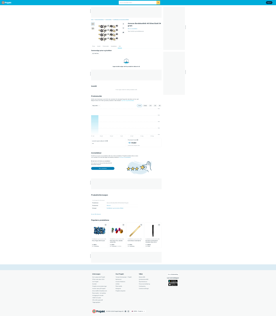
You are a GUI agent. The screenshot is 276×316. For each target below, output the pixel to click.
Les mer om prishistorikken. (128, 100)
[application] (126, 122)
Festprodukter (108, 19)
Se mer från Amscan (96, 214)
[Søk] (158, 2)
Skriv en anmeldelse (132, 28)
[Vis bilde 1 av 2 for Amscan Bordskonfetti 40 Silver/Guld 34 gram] (93, 24)
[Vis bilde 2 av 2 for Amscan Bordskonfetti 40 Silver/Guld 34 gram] (93, 28)
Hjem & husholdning (99, 19)
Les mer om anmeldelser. (125, 157)
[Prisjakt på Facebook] (125, 311)
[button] (123, 23)
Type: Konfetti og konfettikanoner (136, 31)
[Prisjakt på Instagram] (128, 311)
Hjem (92, 19)
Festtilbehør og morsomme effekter (121, 19)
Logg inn (269, 2)
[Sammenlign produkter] (123, 32)
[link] (99, 235)
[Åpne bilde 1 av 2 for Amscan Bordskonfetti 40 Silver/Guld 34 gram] (108, 33)
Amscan (109, 205)
